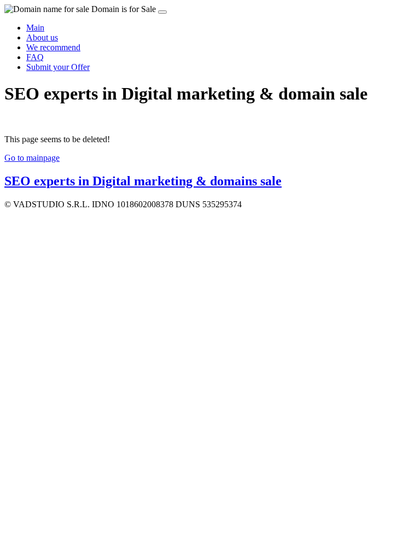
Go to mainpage (32, 157)
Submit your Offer (58, 67)
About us (42, 37)
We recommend (53, 47)
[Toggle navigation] (162, 12)
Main (35, 27)
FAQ (35, 57)
